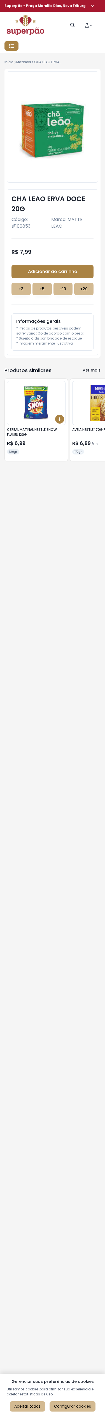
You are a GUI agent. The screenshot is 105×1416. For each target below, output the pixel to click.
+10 (63, 289)
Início (8, 62)
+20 (84, 289)
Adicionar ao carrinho (52, 271)
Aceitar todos (27, 1406)
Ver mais (92, 370)
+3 (21, 289)
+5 (42, 289)
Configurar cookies (72, 1406)
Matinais (23, 62)
